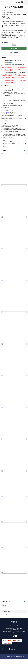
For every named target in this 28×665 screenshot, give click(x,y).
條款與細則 (9, 62)
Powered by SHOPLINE (14, 662)
